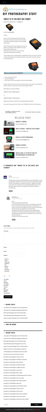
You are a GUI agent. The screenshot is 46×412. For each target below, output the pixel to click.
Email (5, 251)
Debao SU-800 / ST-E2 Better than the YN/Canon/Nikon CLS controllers (26, 154)
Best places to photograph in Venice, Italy (13, 370)
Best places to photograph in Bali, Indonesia (13, 362)
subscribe (6, 290)
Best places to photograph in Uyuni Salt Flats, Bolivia (15, 386)
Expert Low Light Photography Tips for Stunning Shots (16, 318)
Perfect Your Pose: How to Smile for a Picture (14, 354)
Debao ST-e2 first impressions (24, 137)
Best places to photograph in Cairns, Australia (14, 378)
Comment (6, 231)
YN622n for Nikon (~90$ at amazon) (12, 98)
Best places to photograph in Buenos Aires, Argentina (15, 393)
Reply (14, 219)
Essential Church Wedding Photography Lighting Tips (15, 310)
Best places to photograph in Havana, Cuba (13, 391)
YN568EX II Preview (21, 145)
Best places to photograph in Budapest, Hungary (14, 364)
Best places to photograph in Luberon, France (14, 357)
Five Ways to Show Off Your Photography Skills (12, 112)
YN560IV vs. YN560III (21, 122)
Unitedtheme (36, 409)
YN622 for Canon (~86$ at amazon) (11, 91)
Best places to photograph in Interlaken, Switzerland (15, 359)
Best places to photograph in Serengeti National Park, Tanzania (17, 375)
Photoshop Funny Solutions (33, 112)
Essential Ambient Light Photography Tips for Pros (15, 315)
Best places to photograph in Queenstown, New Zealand (16, 399)
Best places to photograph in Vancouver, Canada (14, 396)
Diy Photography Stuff (20, 14)
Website (5, 255)
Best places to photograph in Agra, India (12, 383)
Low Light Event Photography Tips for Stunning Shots (15, 307)
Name (5, 247)
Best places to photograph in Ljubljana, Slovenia (14, 367)
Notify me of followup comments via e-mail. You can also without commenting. (6, 286)
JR (9, 176)
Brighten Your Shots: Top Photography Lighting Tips (15, 349)
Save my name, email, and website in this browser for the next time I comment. (7, 265)
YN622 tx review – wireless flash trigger (27, 129)
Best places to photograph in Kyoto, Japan (13, 372)
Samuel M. (20, 21)
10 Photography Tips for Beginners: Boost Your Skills (15, 351)
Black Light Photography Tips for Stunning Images (15, 312)
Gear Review (11, 32)
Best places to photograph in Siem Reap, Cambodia (15, 380)
